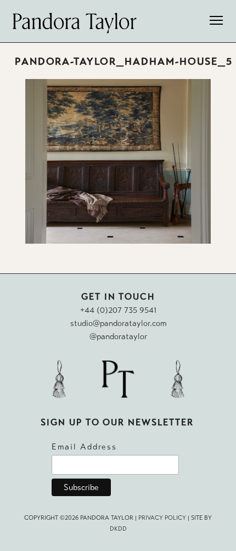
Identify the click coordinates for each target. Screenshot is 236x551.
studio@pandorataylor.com (118, 323)
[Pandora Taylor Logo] (75, 23)
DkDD (118, 528)
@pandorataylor (118, 336)
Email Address (84, 447)
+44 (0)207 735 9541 (118, 310)
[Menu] (216, 22)
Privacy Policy (162, 517)
